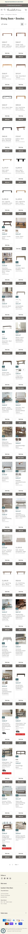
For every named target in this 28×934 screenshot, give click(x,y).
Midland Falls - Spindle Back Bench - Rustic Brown (7, 443)
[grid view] (22, 24)
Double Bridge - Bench (19, 766)
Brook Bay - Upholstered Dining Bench (6, 518)
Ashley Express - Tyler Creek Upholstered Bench (21, 725)
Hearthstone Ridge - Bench (20, 446)
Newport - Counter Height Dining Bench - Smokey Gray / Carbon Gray (7, 617)
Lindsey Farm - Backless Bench (19, 376)
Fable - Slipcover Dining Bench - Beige (21, 550)
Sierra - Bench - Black (7, 107)
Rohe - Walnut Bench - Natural (21, 76)
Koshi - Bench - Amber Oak (5, 171)
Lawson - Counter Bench (6, 237)
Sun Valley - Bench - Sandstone (20, 268)
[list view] (25, 24)
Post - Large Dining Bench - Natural (20, 202)
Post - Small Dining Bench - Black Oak (6, 139)
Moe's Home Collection (6, 47)
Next (16, 864)
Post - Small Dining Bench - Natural (20, 108)
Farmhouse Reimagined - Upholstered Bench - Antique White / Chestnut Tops (7, 652)
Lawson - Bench (19, 236)
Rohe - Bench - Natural (5, 76)
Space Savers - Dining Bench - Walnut (5, 478)
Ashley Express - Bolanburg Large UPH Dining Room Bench (6, 726)
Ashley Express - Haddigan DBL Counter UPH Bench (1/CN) (7, 838)
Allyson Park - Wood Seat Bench (7, 341)
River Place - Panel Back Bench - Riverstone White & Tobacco (20, 410)
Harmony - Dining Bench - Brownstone (7, 802)
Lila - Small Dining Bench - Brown (20, 583)
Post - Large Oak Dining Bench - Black (7, 202)
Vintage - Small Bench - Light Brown (20, 45)
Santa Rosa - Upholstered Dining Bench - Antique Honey (6, 270)
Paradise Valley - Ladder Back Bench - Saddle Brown (21, 616)
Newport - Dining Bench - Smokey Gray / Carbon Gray (7, 409)
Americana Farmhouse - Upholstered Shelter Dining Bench (7, 691)
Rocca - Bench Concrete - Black (20, 171)
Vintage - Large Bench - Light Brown (7, 45)
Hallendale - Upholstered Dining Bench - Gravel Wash (21, 515)
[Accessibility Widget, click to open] (3, 930)
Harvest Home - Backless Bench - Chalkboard (20, 686)
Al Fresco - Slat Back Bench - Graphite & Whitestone (7, 551)
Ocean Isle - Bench (6, 306)
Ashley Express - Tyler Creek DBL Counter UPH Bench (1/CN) (7, 763)
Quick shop (7, 53)
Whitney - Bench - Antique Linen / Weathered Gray (20, 339)
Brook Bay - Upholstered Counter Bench (21, 482)
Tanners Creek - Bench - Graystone (6, 373)
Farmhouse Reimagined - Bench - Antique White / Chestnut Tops (21, 651)
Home (2, 14)
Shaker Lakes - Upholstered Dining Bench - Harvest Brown (20, 804)
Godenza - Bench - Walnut (20, 139)
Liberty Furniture (5, 239)
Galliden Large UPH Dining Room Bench (20, 836)
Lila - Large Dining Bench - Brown (6, 583)
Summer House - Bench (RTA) (20, 307)
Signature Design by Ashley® (6, 730)
